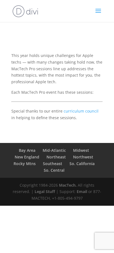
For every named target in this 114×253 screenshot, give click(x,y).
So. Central (54, 170)
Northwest (83, 157)
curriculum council (81, 111)
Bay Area (27, 150)
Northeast (56, 157)
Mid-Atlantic (54, 150)
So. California (82, 163)
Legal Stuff (45, 191)
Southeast (52, 163)
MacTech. (68, 185)
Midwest (81, 150)
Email (82, 191)
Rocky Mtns (25, 163)
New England (27, 157)
